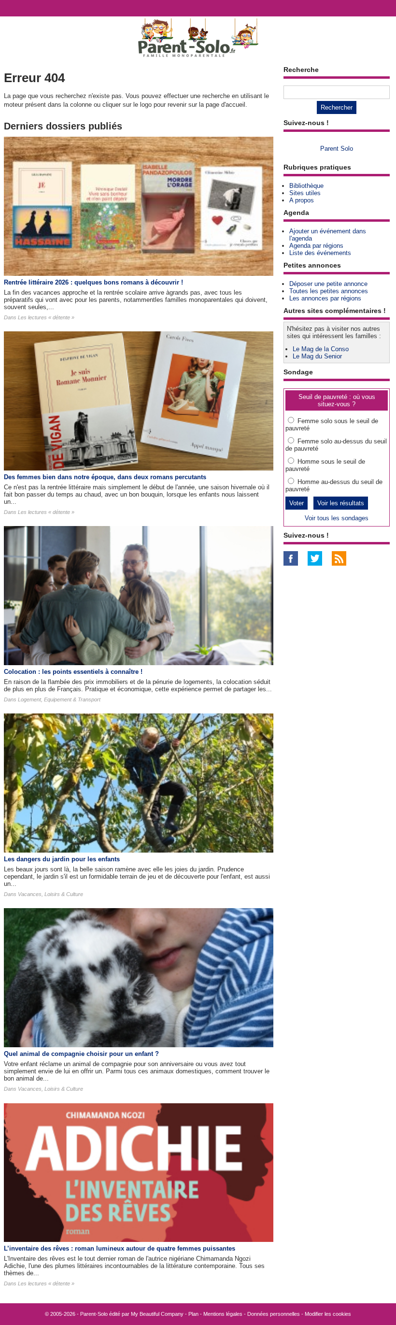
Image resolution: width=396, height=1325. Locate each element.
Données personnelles (273, 1314)
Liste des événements (320, 252)
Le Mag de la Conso (321, 349)
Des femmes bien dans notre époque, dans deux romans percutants (105, 477)
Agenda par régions (316, 245)
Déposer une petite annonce (328, 283)
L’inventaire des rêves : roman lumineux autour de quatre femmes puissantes (119, 1248)
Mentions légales (222, 1314)
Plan (193, 1314)
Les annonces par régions (325, 298)
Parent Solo (336, 148)
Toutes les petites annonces (328, 291)
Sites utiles (305, 193)
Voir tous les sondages (336, 518)
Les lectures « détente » (46, 317)
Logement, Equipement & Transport (59, 699)
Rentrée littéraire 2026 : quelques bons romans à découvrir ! (93, 282)
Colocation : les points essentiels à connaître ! (73, 671)
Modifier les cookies (328, 1314)
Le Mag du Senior (317, 356)
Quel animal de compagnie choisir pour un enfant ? (81, 1053)
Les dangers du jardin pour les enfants (62, 859)
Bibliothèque (306, 185)
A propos (301, 200)
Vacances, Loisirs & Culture (50, 894)
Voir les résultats (340, 503)
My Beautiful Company (157, 1314)
